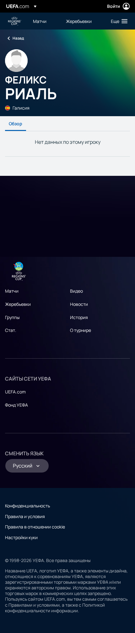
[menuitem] (44, 21)
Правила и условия (25, 516)
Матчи (12, 291)
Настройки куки (21, 537)
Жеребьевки (18, 304)
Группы (12, 317)
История (79, 317)
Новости (79, 304)
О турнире (80, 330)
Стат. (10, 330)
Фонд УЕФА (16, 405)
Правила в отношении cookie (35, 527)
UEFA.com (15, 392)
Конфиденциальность (27, 506)
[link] (40, 21)
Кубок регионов (14, 21)
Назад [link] (18, 38)
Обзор (15, 123)
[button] (118, 21)
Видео (76, 291)
